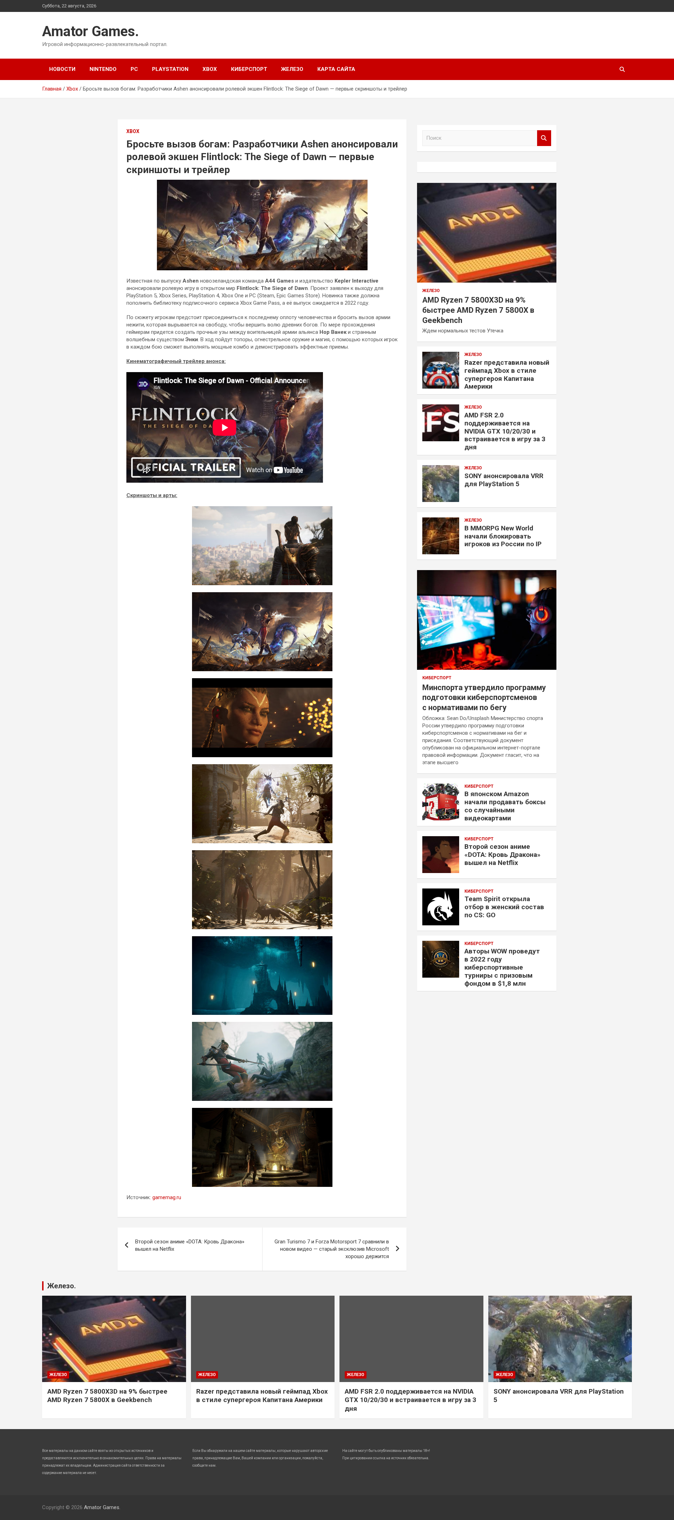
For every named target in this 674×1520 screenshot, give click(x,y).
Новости (62, 69)
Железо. (61, 1286)
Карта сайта (336, 69)
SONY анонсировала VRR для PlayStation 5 (503, 480)
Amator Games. (90, 31)
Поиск (544, 138)
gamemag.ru (166, 1197)
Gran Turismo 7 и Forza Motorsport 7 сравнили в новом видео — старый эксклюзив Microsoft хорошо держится (332, 1249)
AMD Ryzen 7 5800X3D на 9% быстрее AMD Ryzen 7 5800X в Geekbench (478, 310)
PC (134, 69)
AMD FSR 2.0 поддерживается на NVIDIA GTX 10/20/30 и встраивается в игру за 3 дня (505, 431)
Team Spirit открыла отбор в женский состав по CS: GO (504, 907)
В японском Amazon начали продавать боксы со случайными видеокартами (505, 806)
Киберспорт (249, 69)
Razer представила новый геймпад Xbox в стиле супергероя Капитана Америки (506, 374)
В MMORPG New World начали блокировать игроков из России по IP (503, 536)
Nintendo (103, 69)
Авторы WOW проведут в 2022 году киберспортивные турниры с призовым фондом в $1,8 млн (502, 967)
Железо (292, 69)
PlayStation (170, 69)
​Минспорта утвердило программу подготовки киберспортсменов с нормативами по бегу (484, 697)
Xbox (210, 69)
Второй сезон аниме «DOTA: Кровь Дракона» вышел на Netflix (189, 1245)
